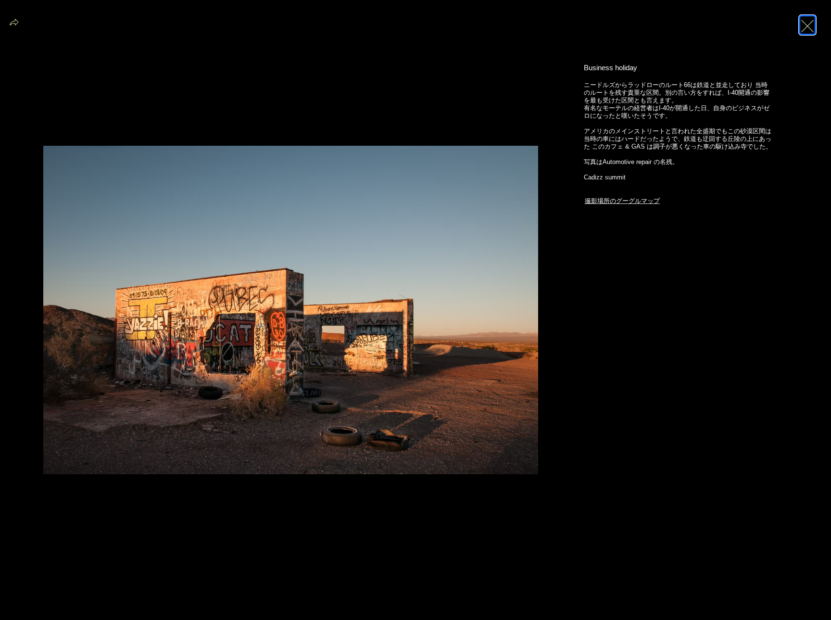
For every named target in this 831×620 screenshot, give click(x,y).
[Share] (14, 25)
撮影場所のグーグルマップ (622, 200)
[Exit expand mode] (807, 25)
